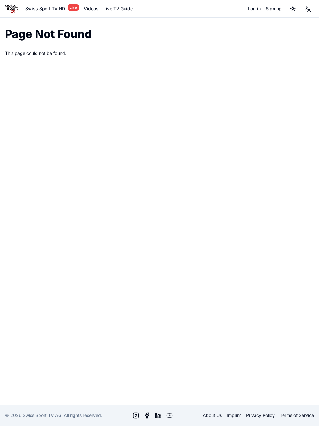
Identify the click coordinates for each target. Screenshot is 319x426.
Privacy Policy (260, 415)
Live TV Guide (118, 8)
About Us (212, 415)
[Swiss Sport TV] (11, 8)
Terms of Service (297, 415)
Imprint (234, 415)
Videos (91, 8)
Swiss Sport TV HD (45, 8)
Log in (254, 8)
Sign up (274, 8)
